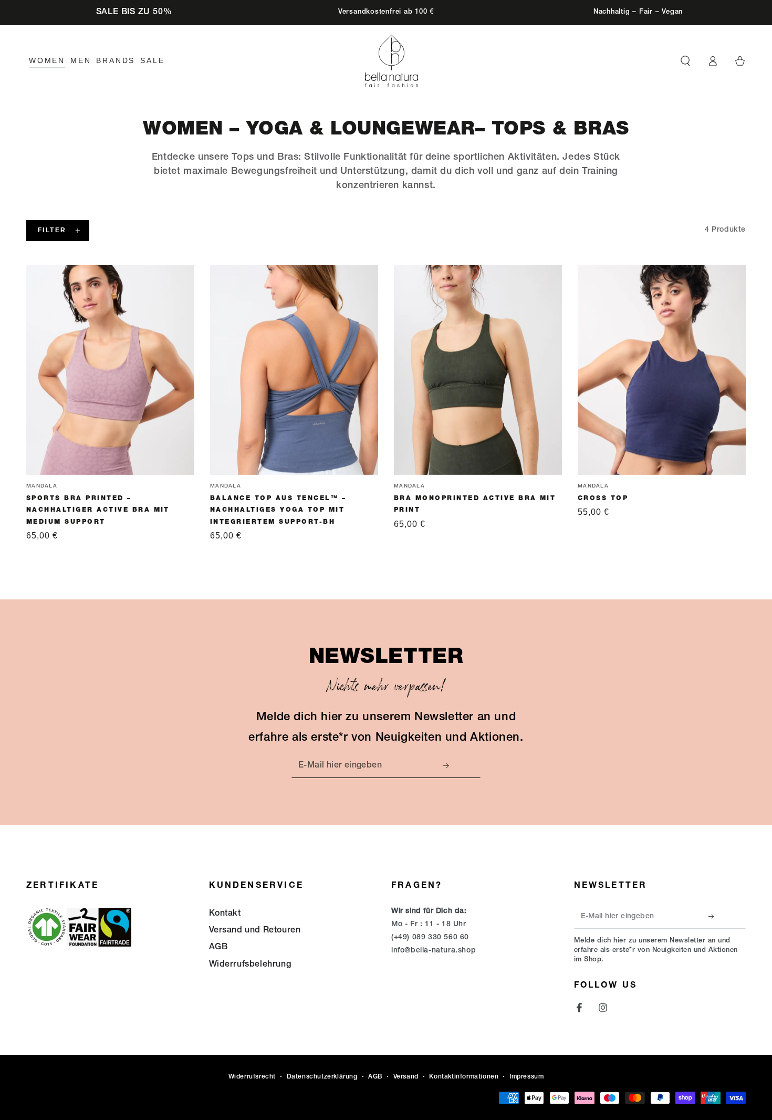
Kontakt (225, 914)
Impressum (526, 1077)
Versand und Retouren (255, 931)
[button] (685, 60)
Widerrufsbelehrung (250, 965)
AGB (218, 947)
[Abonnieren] (449, 765)
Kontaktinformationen (463, 1077)
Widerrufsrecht (252, 1077)
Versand (406, 1077)
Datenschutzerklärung (322, 1077)
